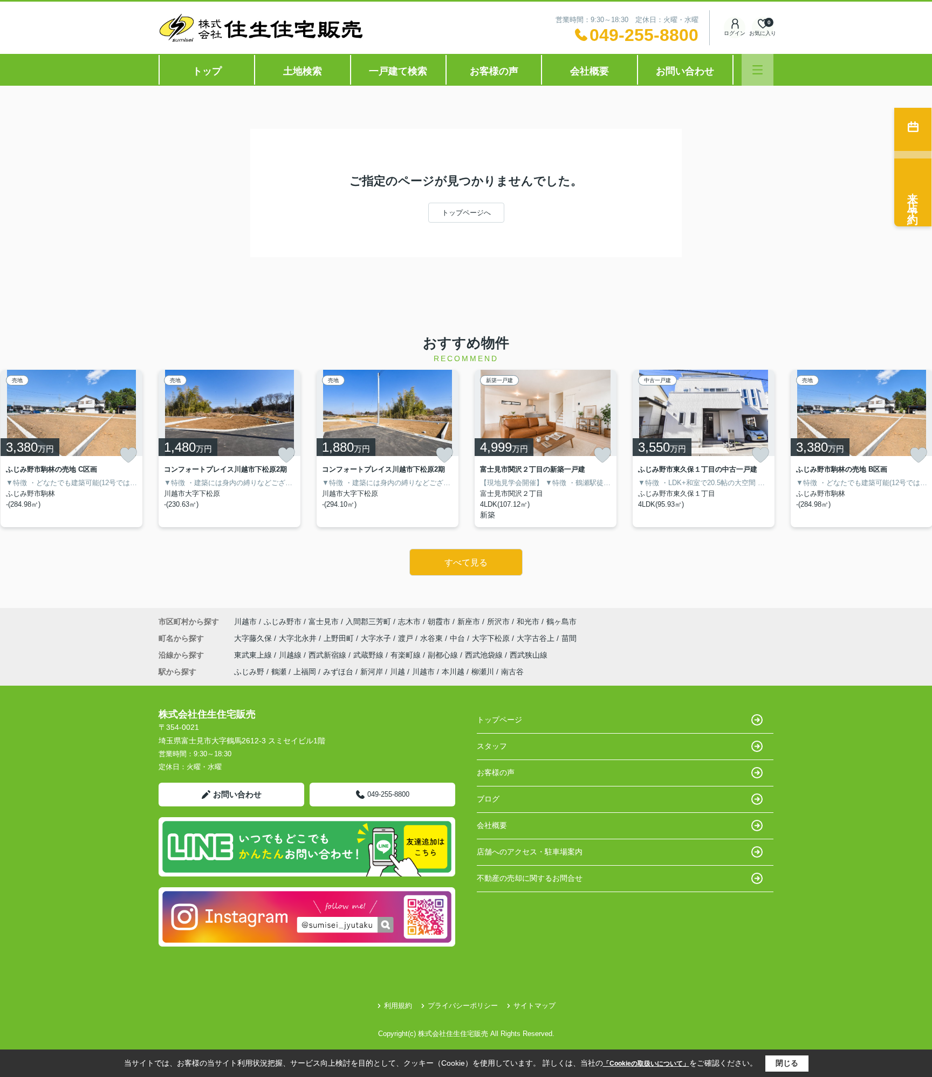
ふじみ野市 (282, 621)
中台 (458, 638)
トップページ (499, 719)
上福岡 (304, 671)
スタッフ (492, 746)
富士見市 (324, 621)
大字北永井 (299, 638)
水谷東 (432, 638)
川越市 (245, 621)
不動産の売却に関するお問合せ (529, 878)
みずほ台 (338, 671)
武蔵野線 (369, 655)
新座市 (468, 621)
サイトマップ (534, 1006)
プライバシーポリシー (463, 1006)
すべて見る (466, 562)
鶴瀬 (278, 671)
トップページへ (466, 213)
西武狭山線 (528, 655)
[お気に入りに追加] (128, 455)
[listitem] (229, 448)
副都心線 (444, 655)
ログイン (734, 33)
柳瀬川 (482, 671)
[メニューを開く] (757, 69)
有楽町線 (406, 655)
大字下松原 (492, 638)
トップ (207, 71)
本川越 (453, 671)
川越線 (291, 655)
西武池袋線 (485, 655)
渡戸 (406, 638)
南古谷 (512, 671)
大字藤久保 (254, 638)
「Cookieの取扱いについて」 (646, 1063)
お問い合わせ (685, 71)
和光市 (528, 621)
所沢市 (498, 621)
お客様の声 (494, 71)
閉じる (787, 1063)
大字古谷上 (537, 638)
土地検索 (302, 71)
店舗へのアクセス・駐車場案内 (529, 851)
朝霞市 (439, 621)
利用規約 (398, 1006)
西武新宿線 (328, 655)
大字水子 (377, 638)
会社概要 (589, 71)
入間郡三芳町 (368, 621)
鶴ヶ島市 (561, 621)
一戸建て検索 (398, 71)
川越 (397, 671)
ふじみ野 (249, 671)
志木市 (409, 621)
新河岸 (371, 671)
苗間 (569, 638)
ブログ (488, 799)
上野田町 (340, 638)
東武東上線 (254, 655)
